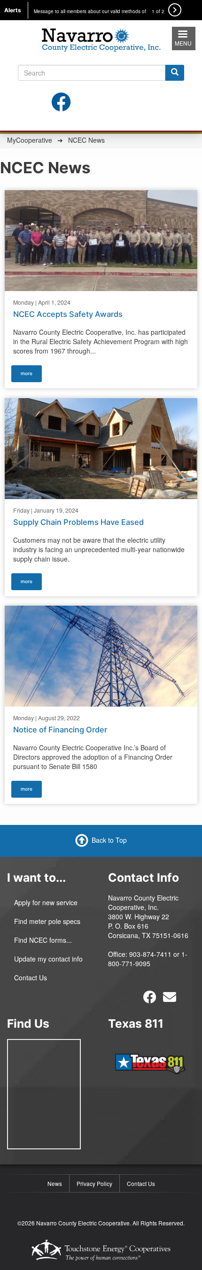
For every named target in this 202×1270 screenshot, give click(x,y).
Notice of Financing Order (60, 729)
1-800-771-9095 (147, 958)
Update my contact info (48, 958)
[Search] (174, 73)
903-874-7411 (150, 954)
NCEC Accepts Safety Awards (68, 314)
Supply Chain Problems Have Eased (78, 521)
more (26, 373)
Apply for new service (46, 902)
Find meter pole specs (47, 921)
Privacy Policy (94, 1183)
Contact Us (30, 977)
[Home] (101, 38)
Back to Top (109, 839)
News (54, 1183)
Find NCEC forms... (43, 940)
